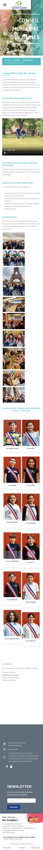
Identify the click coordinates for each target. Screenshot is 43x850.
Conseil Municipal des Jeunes (19, 73)
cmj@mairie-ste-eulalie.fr (10, 675)
